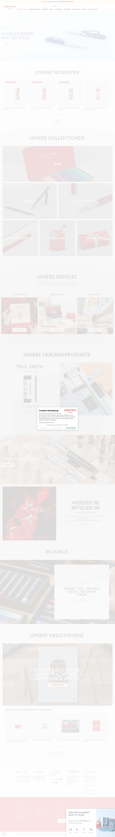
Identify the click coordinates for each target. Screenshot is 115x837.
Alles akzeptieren (71, 428)
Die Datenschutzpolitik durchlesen (47, 422)
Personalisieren (57, 428)
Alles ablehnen (44, 428)
